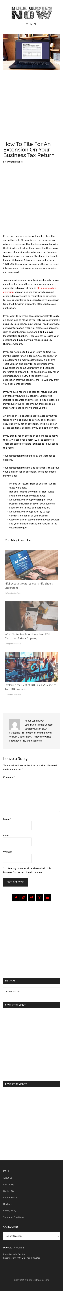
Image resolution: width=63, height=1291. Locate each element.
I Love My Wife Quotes (14, 1254)
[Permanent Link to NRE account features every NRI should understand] (31, 552)
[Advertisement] (31, 107)
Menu (33, 24)
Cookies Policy (10, 1198)
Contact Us (8, 1191)
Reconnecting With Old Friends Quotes (21, 1258)
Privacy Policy (9, 1211)
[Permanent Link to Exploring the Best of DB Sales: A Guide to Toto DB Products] (31, 653)
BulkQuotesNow (41, 1280)
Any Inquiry (8, 1184)
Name (7, 819)
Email (7, 835)
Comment (9, 777)
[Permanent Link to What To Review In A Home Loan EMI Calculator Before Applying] (31, 603)
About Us (7, 1178)
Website (7, 852)
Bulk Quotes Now (31, 13)
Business (19, 162)
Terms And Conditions (13, 1217)
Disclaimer (8, 1204)
